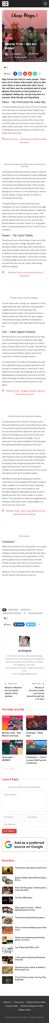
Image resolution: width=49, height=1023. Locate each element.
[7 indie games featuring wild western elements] (7, 960)
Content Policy (11, 1006)
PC (25, 613)
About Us (7, 1002)
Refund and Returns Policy (32, 1006)
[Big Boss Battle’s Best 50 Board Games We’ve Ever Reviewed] (7, 880)
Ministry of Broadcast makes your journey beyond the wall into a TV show (35, 693)
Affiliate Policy (24, 1010)
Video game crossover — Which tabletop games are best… (28, 909)
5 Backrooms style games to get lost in (31, 868)
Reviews (9, 38)
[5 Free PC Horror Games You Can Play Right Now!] (7, 980)
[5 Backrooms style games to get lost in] (7, 870)
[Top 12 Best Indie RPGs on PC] (7, 950)
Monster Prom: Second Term (12, 613)
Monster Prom (25, 610)
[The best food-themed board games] (7, 920)
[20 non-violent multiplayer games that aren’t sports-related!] (7, 930)
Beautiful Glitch (13, 610)
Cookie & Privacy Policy (36, 1002)
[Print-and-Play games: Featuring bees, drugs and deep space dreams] (7, 890)
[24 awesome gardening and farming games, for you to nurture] (7, 940)
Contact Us (19, 1002)
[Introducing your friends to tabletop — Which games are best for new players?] (7, 970)
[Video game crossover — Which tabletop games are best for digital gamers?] (7, 910)
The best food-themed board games (30, 917)
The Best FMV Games (23, 898)
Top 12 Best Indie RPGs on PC (27, 947)
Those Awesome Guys (35, 613)
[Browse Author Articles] (24, 641)
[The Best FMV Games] (7, 900)
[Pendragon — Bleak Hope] (36, 723)
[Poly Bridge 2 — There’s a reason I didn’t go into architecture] (36, 747)
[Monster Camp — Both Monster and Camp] (12, 723)
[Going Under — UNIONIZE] (12, 747)
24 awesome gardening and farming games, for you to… (30, 938)
